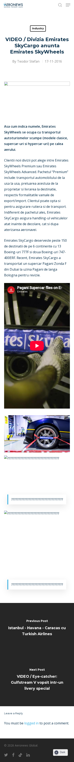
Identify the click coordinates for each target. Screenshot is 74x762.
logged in (31, 723)
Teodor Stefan (28, 61)
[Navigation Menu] (68, 5)
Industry (38, 28)
